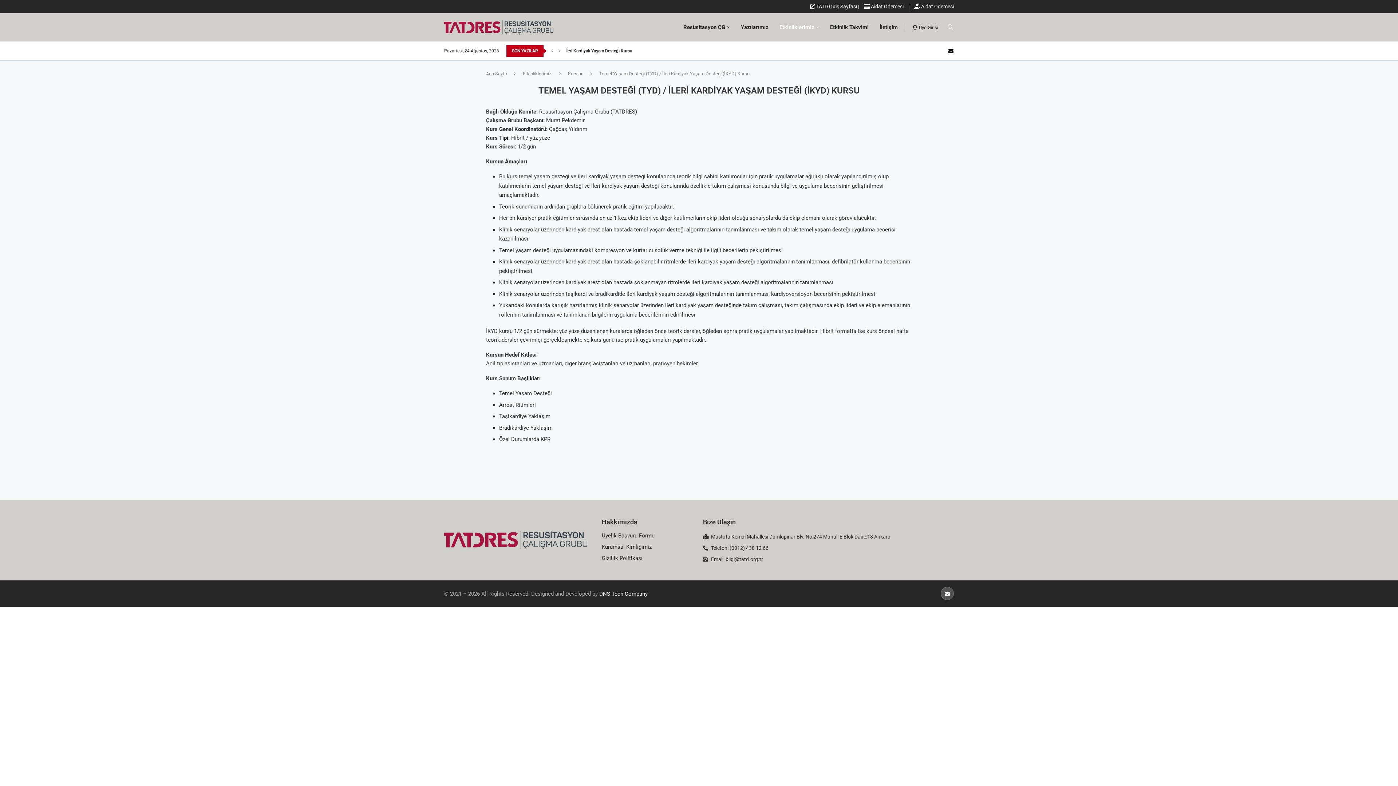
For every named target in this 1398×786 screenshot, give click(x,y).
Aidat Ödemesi (887, 6)
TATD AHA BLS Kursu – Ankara (595, 50)
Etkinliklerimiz (796, 27)
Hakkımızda (619, 522)
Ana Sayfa (496, 73)
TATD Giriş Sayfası (836, 6)
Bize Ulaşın (719, 522)
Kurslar (575, 73)
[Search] (950, 27)
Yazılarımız (755, 27)
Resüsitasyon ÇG (704, 27)
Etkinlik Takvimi (849, 27)
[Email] (951, 51)
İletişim (889, 27)
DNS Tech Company (623, 594)
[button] (552, 51)
